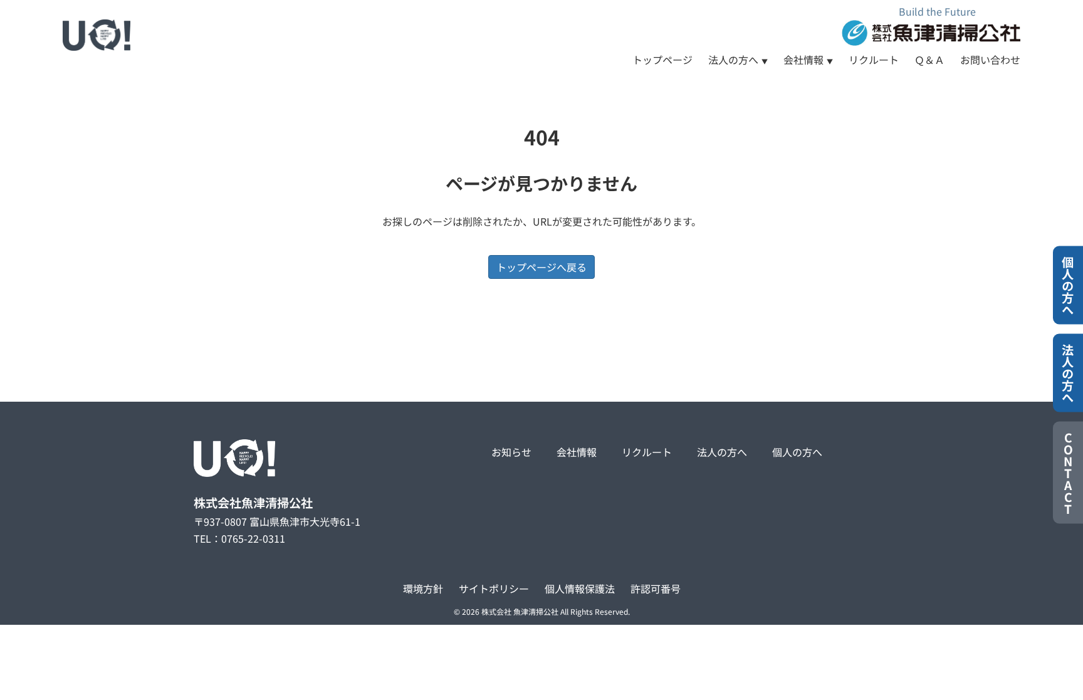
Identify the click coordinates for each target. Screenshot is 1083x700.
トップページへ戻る (541, 266)
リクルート (874, 59)
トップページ (662, 59)
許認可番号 (655, 588)
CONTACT (1068, 473)
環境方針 (423, 588)
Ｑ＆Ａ (929, 59)
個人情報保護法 (580, 588)
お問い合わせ (990, 59)
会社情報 (803, 59)
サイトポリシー (494, 588)
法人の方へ (733, 59)
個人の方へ (797, 451)
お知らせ (511, 451)
